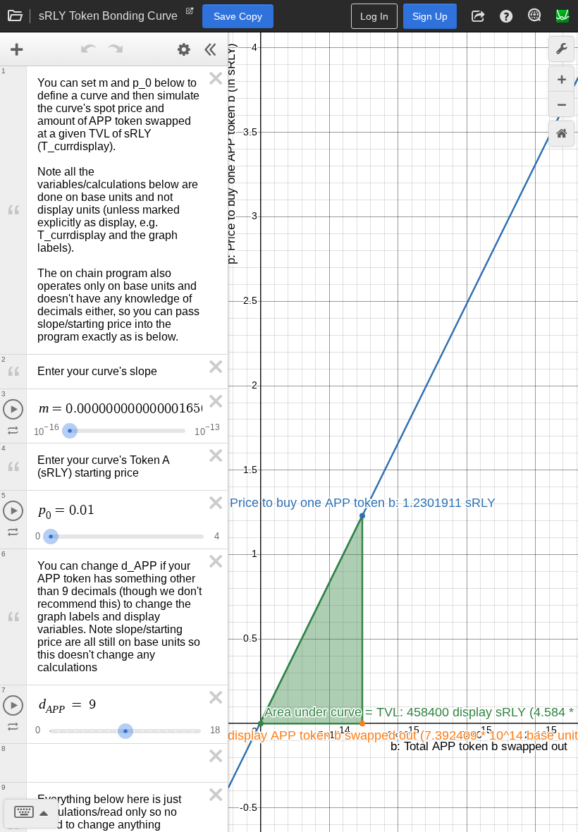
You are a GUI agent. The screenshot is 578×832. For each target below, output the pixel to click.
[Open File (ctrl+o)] (15, 16)
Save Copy (238, 16)
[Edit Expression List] (184, 49)
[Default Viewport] (561, 134)
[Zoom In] (561, 78)
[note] (190, 14)
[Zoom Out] (561, 104)
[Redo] (116, 49)
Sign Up (430, 16)
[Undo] (89, 49)
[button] (478, 16)
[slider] (69, 429)
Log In (374, 16)
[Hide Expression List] (211, 49)
